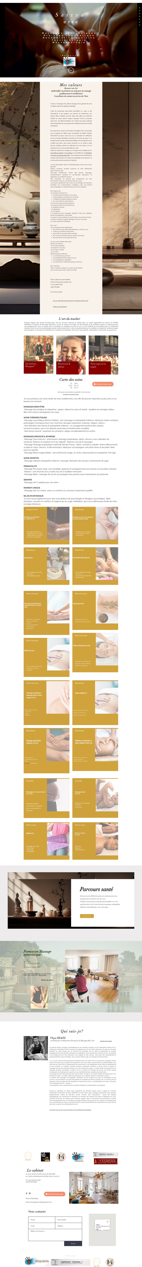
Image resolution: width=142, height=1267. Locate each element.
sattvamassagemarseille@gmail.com (39, 1202)
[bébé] (74, 1007)
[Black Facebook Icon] (27, 1193)
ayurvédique (69, 153)
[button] (71, 297)
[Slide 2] (67, 1007)
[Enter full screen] (139, 75)
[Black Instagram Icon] (30, 1193)
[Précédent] (8, 976)
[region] (46, 525)
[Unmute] (5, 75)
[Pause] (2, 75)
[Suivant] (133, 976)
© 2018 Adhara (70, 1256)
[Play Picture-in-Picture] (136, 75)
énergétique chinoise (56, 153)
